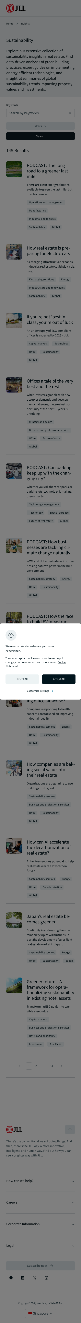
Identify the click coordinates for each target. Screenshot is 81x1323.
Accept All (59, 679)
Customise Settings (40, 691)
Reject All (22, 679)
